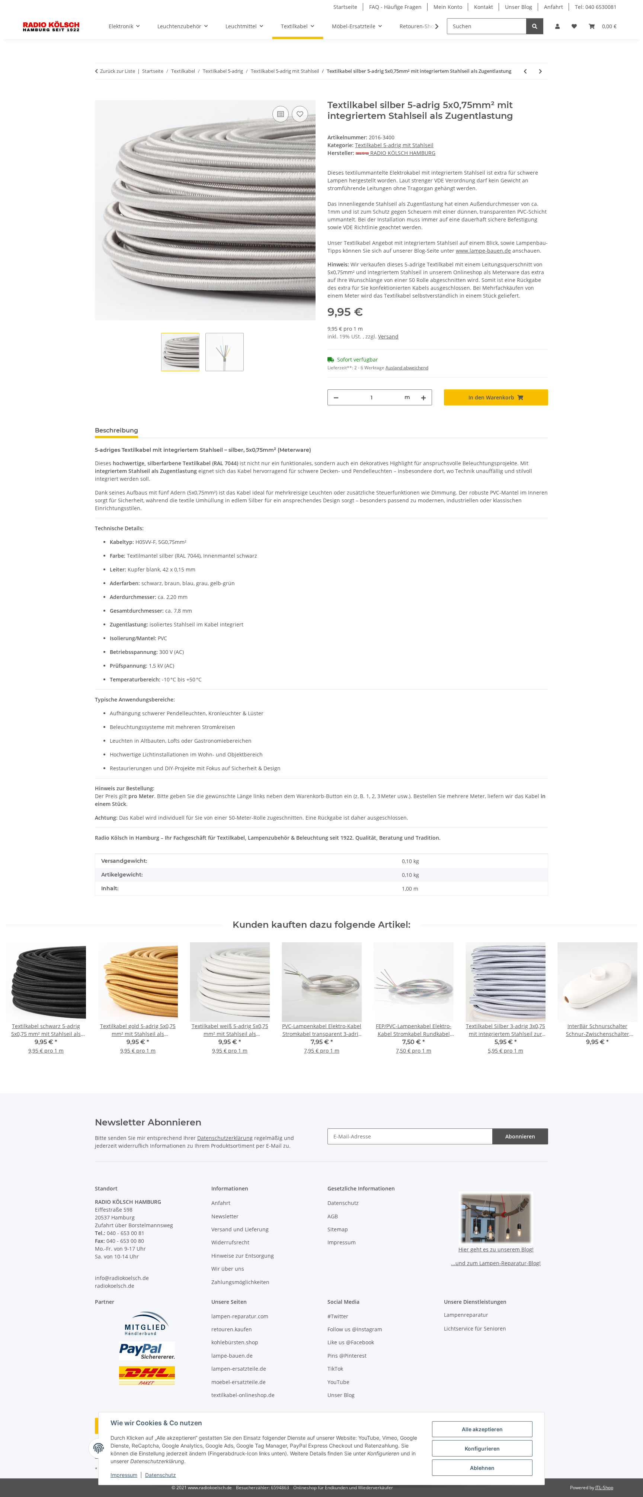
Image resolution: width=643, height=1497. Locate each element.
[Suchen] (534, 26)
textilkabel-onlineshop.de (243, 1395)
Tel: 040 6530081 (596, 6)
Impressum (124, 1475)
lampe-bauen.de (232, 1355)
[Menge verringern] (336, 397)
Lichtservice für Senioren (475, 1328)
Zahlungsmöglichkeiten (240, 1282)
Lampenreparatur (466, 1314)
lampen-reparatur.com (239, 1316)
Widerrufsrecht (230, 1242)
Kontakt (483, 6)
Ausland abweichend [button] (407, 367)
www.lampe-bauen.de (483, 250)
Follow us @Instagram (354, 1329)
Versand (388, 336)
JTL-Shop (604, 1487)
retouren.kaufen (231, 1329)
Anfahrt (553, 6)
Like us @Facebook (350, 1342)
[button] (557, 26)
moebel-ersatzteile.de (238, 1382)
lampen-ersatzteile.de (238, 1368)
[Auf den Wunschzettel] (300, 114)
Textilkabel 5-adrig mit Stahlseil (394, 145)
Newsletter (225, 1216)
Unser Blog (518, 6)
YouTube (338, 1382)
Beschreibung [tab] (116, 430)
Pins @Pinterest (347, 1355)
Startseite (345, 6)
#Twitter (337, 1316)
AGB (332, 1216)
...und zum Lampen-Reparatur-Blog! (496, 1263)
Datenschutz (160, 1475)
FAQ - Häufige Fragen (395, 6)
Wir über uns (227, 1268)
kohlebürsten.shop (234, 1342)
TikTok (335, 1368)
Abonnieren (520, 1136)
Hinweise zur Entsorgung (242, 1255)
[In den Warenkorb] (101, 96)
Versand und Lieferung (240, 1229)
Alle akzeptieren (482, 1429)
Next (625, 1003)
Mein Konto (448, 6)
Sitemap (337, 1229)
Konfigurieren (482, 1448)
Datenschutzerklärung (225, 1137)
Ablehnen (482, 1468)
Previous (18, 1003)
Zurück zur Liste (117, 71)
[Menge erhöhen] (423, 397)
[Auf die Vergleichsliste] (280, 114)
